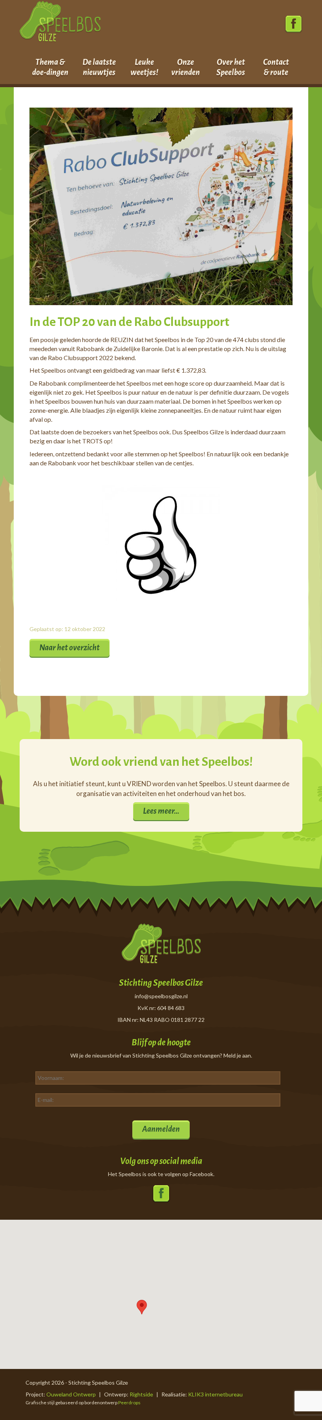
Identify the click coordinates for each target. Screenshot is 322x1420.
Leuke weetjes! (144, 67)
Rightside (141, 1394)
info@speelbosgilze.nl (161, 996)
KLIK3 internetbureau (215, 1394)
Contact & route (276, 67)
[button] (142, 1307)
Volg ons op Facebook (293, 24)
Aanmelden (161, 1129)
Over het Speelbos (230, 67)
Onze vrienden (185, 67)
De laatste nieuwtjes (99, 67)
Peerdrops (129, 1402)
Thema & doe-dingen (50, 67)
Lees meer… (161, 811)
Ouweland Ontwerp (71, 1394)
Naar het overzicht (69, 647)
